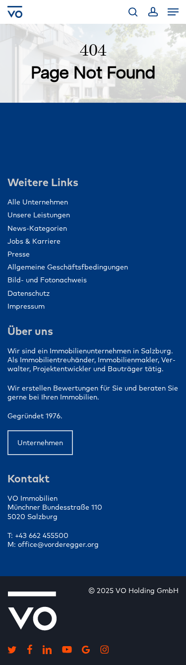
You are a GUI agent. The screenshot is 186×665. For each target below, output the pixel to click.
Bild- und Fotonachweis (47, 279)
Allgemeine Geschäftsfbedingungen (67, 267)
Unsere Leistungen (38, 214)
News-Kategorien (37, 228)
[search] (133, 12)
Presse (18, 254)
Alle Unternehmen (37, 202)
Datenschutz (28, 293)
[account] (152, 12)
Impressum (26, 306)
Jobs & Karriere (34, 241)
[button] (173, 12)
